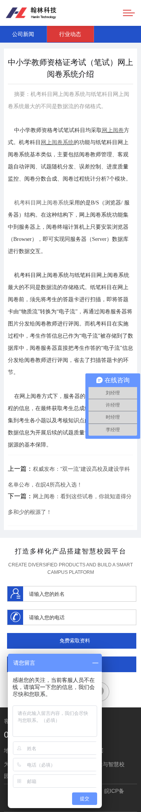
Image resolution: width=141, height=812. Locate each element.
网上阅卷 (113, 130)
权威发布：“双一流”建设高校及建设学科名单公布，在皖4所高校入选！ (69, 476)
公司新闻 (23, 34)
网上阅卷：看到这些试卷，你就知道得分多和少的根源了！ (70, 504)
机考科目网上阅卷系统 (41, 203)
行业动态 (70, 34)
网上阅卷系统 (57, 142)
